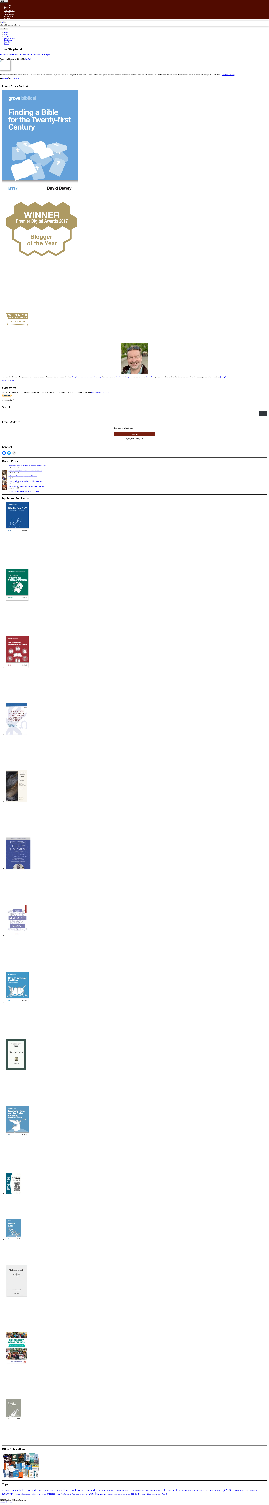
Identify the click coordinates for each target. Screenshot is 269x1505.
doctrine (118, 1490)
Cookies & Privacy (6, 1502)
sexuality (135, 1493)
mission (51, 1493)
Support (6, 36)
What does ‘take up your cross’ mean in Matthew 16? (27, 466)
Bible (16, 1490)
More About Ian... (8, 381)
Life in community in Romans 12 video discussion (25, 471)
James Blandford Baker (212, 1490)
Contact (6, 44)
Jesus (227, 1490)
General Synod (149, 1490)
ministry (42, 1494)
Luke (17, 1494)
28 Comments (14, 78)
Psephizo (3, 22)
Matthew (34, 1494)
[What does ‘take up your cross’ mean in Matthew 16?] (4, 467)
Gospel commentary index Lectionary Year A (24, 491)
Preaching (7, 5)
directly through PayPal (100, 392)
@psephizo (224, 377)
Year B (160, 1494)
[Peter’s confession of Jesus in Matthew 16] (4, 477)
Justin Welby (245, 1490)
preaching (92, 1493)
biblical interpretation (28, 1490)
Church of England (74, 1490)
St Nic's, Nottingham (124, 377)
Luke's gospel (25, 1494)
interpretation (197, 1490)
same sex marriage (112, 1494)
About (6, 34)
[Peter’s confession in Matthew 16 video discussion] (4, 482)
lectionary (8, 1493)
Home (6, 32)
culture (89, 1490)
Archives (7, 18)
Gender (6, 9)
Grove (155, 1490)
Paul (73, 1494)
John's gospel (236, 1490)
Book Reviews (9, 16)
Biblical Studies (9, 11)
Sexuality (7, 7)
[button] (1, 1504)
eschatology (127, 1490)
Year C (164, 1494)
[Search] (263, 413)
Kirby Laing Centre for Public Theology (86, 377)
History (184, 1490)
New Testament (64, 1494)
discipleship (99, 1490)
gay (143, 1490)
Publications (8, 40)
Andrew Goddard (8, 1490)
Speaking (7, 42)
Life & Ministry (9, 15)
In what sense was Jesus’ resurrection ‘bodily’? (25, 54)
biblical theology (56, 1490)
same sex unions (124, 1494)
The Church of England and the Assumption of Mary (27, 486)
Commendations (9, 38)
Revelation (7, 13)
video (148, 1494)
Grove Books (150, 377)
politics (78, 1494)
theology (143, 1494)
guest (160, 1490)
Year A (154, 1494)
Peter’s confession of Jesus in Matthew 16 (23, 476)
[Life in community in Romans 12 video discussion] (4, 472)
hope (189, 1490)
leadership (253, 1490)
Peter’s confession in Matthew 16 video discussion (26, 481)
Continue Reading (228, 75)
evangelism (137, 1490)
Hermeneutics (172, 1490)
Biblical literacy (44, 1490)
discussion (111, 1490)
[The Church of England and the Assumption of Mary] (4, 487)
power (83, 1494)
